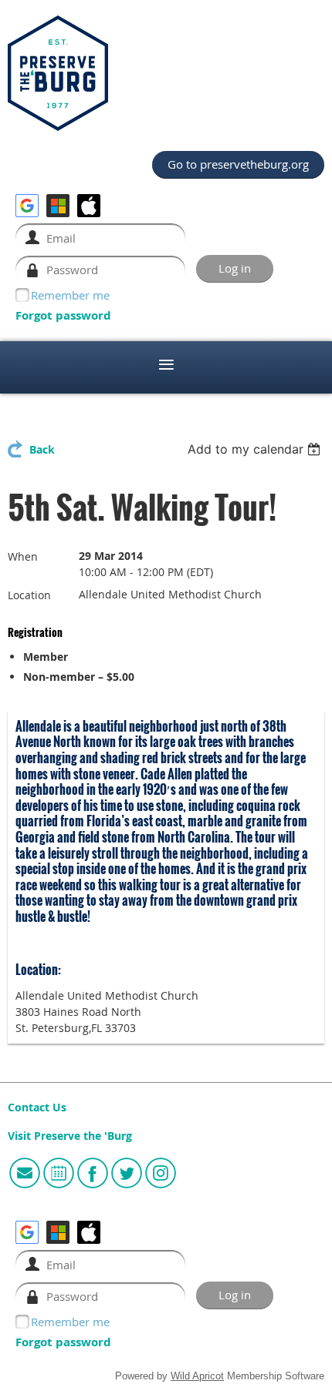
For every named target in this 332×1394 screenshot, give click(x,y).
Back (42, 449)
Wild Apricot (197, 1376)
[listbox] (256, 449)
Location (29, 595)
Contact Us (37, 1107)
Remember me (70, 295)
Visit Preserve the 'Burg (70, 1136)
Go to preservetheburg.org (238, 164)
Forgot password (63, 315)
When (23, 556)
